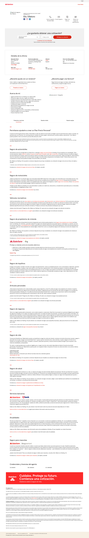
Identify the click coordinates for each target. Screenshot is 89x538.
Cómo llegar (14, 64)
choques (32, 154)
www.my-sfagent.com (16, 68)
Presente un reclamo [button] (18, 87)
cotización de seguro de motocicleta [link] (24, 189)
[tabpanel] (44, 62)
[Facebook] (24, 19)
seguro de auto (59, 180)
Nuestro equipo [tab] (70, 120)
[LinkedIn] (30, 19)
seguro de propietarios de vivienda (64, 222)
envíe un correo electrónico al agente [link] (22, 300)
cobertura (24, 154)
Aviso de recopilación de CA (23, 533)
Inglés (47, 60)
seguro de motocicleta (63, 181)
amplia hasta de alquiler (41, 154)
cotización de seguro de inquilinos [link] (24, 277)
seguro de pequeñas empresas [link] (30, 326)
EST (72, 59)
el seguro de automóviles (45, 152)
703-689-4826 (31, 68)
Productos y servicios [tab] (19, 120)
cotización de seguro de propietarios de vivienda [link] (27, 238)
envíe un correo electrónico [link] (20, 409)
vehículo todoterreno (60, 201)
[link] (59, 20)
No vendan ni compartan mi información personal (38, 533)
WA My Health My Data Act (11, 533)
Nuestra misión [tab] (44, 120)
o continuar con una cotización (44, 40)
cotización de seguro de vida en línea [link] (25, 360)
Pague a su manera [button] (59, 87)
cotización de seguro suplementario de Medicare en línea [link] (29, 382)
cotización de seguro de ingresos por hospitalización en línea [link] (30, 385)
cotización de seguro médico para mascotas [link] (26, 455)
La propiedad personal (26, 225)
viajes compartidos (53, 154)
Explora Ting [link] (13, 253)
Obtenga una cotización (62, 37)
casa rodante (28, 201)
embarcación (50, 201)
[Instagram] (27, 19)
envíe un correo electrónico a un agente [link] (23, 210)
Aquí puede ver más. (15, 355)
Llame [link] (11, 210)
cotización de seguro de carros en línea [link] (25, 167)
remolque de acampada (38, 201)
